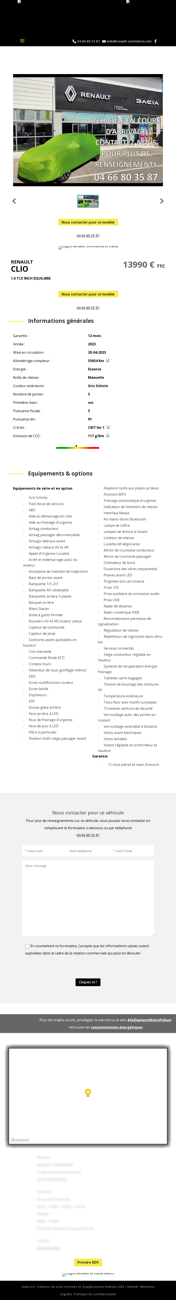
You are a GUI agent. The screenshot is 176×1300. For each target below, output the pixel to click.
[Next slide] (161, 201)
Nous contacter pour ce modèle (88, 222)
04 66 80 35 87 (88, 235)
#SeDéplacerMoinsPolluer (149, 1020)
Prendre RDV (88, 1262)
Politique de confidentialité (95, 1294)
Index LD (28, 1287)
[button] (88, 201)
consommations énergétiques (117, 1027)
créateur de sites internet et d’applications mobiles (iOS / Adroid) (87, 1287)
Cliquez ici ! (88, 982)
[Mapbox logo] (19, 1140)
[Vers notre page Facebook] (156, 41)
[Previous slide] (14, 201)
